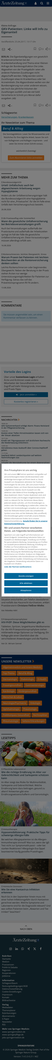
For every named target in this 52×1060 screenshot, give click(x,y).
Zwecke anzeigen (26, 576)
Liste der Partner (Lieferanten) (17, 567)
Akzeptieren (26, 590)
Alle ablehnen (26, 583)
